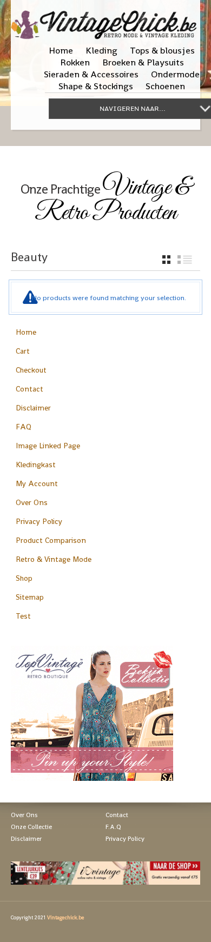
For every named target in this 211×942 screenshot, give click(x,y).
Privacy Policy (39, 521)
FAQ (23, 427)
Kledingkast (36, 464)
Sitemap (30, 597)
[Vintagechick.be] (105, 19)
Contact (29, 389)
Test (23, 616)
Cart (23, 351)
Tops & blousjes (162, 50)
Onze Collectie (31, 826)
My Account (37, 483)
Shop (24, 578)
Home (61, 50)
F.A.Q (113, 826)
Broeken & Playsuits (143, 62)
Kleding (101, 50)
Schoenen (165, 86)
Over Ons (32, 502)
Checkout (31, 370)
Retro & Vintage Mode (53, 559)
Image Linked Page (48, 445)
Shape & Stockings (95, 86)
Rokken (75, 62)
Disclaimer (33, 408)
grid (166, 259)
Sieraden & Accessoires (91, 74)
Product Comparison (51, 540)
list (184, 259)
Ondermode (175, 74)
